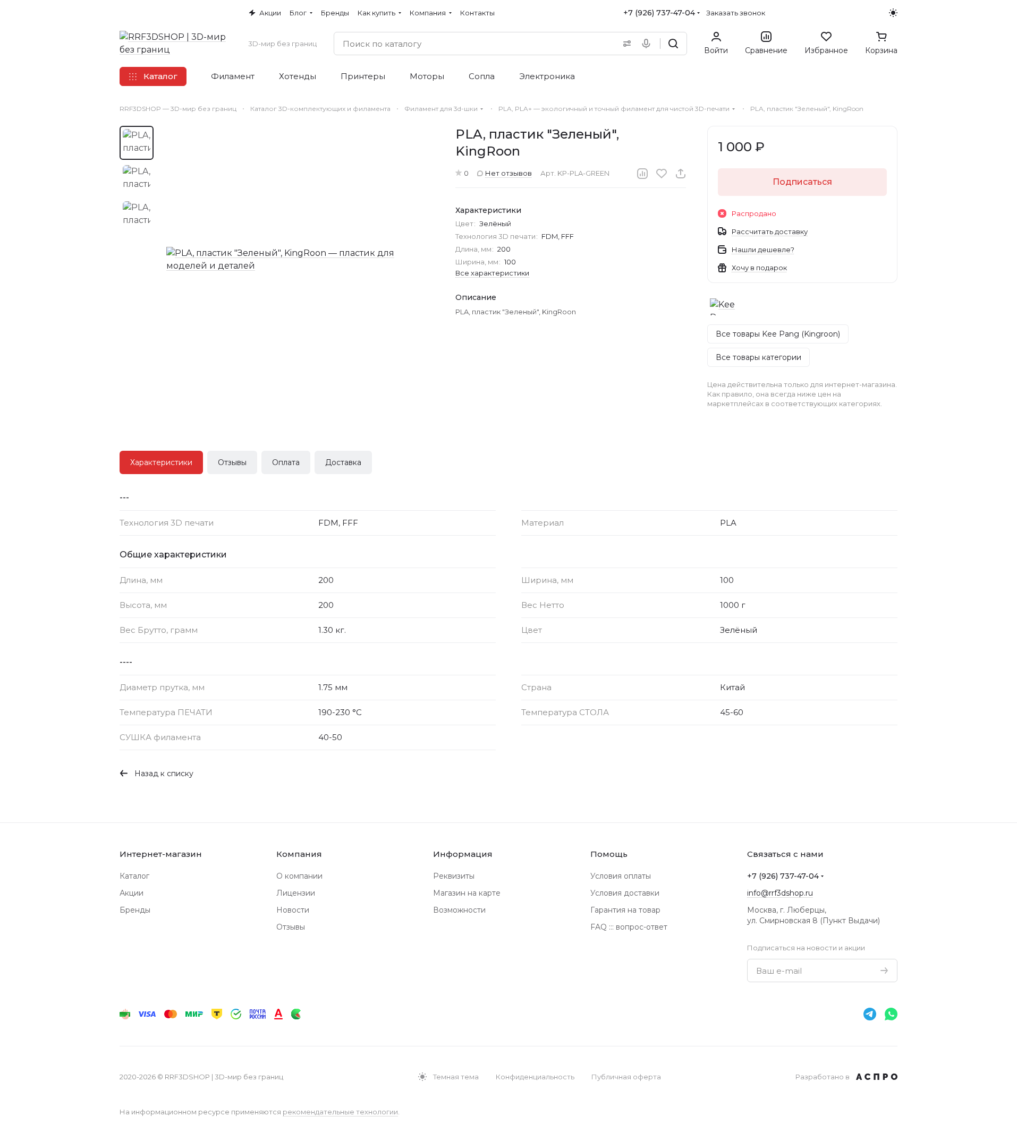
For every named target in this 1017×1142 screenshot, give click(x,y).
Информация (463, 854)
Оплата (286, 462)
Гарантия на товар (625, 910)
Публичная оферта (626, 1076)
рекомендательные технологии (340, 1111)
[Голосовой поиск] (648, 43)
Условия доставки (624, 893)
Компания (299, 854)
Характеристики (161, 462)
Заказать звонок (735, 12)
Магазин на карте (467, 893)
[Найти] (673, 43)
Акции (131, 893)
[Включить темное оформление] (893, 12)
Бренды (135, 910)
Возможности (459, 910)
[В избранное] (661, 173)
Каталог (134, 876)
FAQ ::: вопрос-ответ (628, 927)
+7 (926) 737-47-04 (659, 13)
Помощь (609, 854)
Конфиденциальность (535, 1076)
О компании (299, 876)
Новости (292, 910)
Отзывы (232, 462)
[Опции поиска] (625, 43)
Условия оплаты (620, 876)
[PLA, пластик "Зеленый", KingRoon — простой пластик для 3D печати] (300, 259)
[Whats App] (891, 1014)
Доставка (343, 462)
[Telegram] (869, 1014)
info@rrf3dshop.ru (780, 893)
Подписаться (802, 182)
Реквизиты (453, 876)
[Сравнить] (642, 173)
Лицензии (295, 893)
